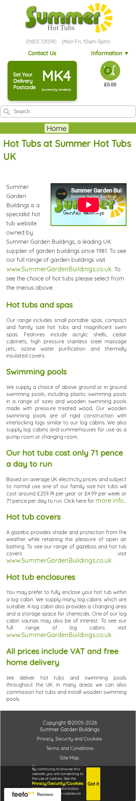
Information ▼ (110, 53)
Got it (93, 784)
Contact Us (42, 53)
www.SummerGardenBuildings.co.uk (59, 269)
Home (56, 128)
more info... (111, 500)
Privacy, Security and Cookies (69, 739)
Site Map (69, 758)
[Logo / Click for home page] (68, 18)
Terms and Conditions (70, 748)
